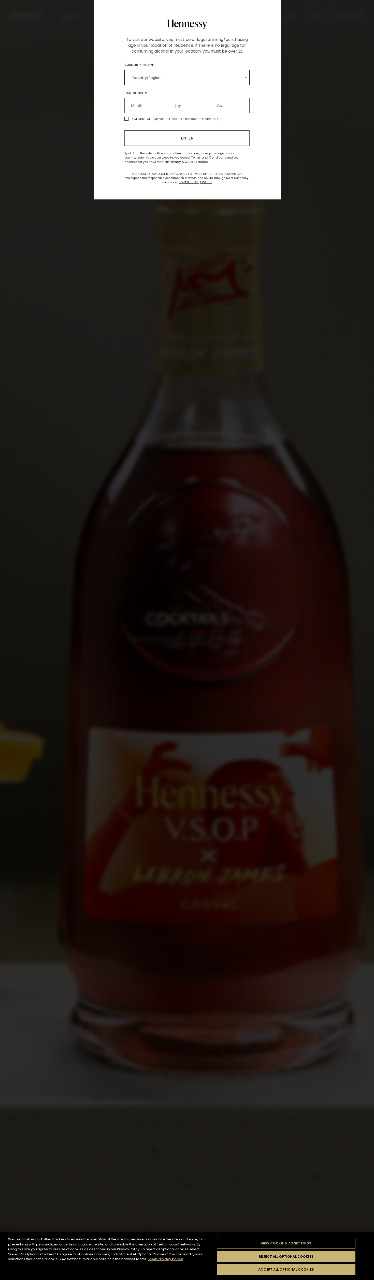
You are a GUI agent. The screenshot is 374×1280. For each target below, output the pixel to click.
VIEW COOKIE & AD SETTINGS (286, 1243)
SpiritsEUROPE (189, 182)
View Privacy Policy (165, 1259)
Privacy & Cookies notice (189, 162)
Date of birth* (135, 93)
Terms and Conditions (208, 157)
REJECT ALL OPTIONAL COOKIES (286, 1256)
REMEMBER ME (141, 118)
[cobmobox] (186, 77)
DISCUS (206, 182)
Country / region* (139, 64)
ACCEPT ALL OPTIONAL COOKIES (286, 1269)
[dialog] (187, 640)
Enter (187, 138)
